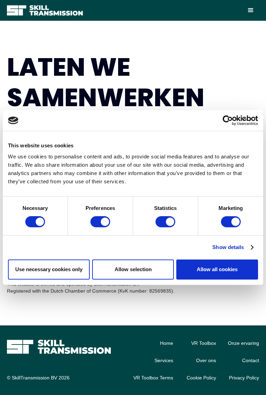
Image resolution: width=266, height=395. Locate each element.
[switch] (100, 221)
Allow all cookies (217, 269)
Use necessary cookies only (48, 269)
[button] (250, 10)
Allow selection (133, 269)
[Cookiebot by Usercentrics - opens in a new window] (227, 120)
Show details (228, 247)
